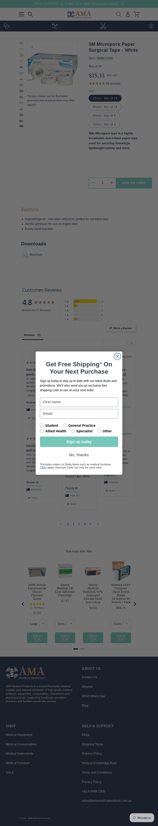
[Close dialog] (117, 356)
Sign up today (79, 442)
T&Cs (43, 467)
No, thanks (79, 455)
